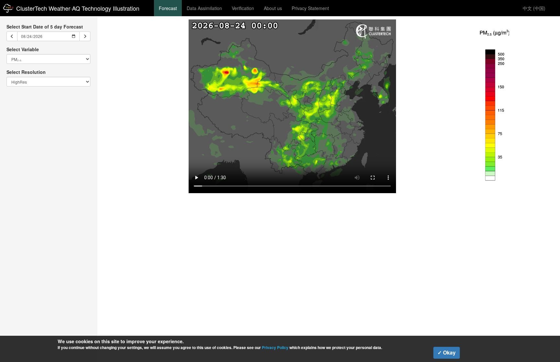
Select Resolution (26, 72)
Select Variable (22, 49)
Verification (243, 8)
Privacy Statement (310, 8)
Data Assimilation (204, 8)
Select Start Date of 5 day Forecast (44, 26)
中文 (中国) (534, 8)
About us (273, 8)
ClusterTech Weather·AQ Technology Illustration (77, 8)
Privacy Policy (275, 347)
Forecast (168, 8)
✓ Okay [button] (447, 352)
